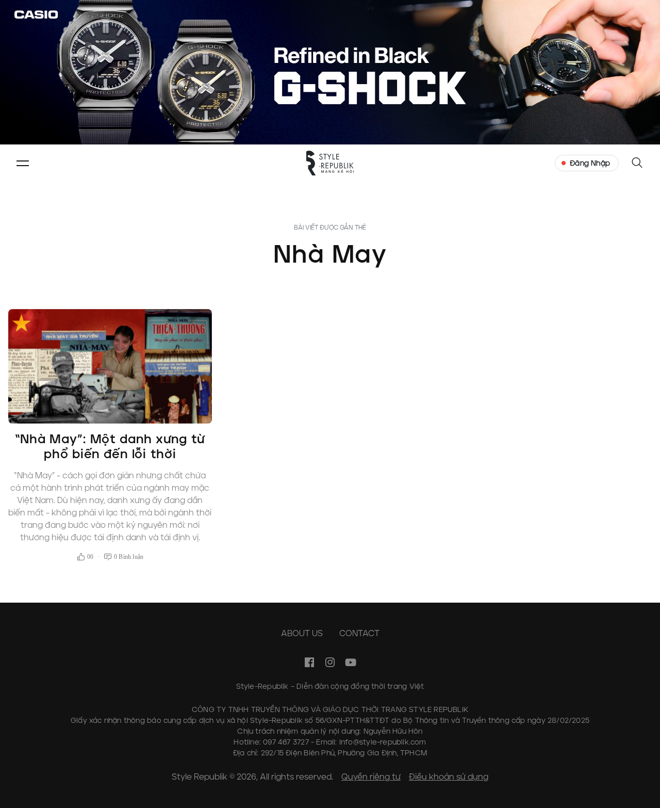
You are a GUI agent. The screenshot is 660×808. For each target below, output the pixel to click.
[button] (22, 163)
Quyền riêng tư (371, 777)
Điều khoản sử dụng (448, 777)
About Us (302, 633)
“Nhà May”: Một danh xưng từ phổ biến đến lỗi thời (110, 446)
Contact (359, 633)
